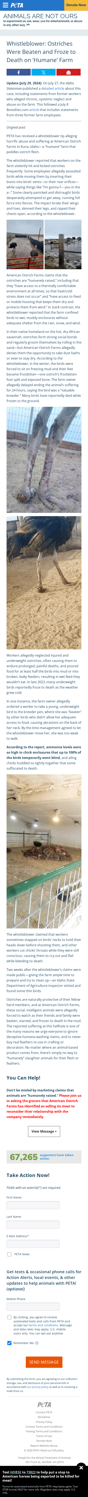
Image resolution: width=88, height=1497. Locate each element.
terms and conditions (43, 1325)
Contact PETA (44, 1412)
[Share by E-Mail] (68, 72)
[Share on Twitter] (44, 72)
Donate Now (44, 1441)
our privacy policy (38, 1387)
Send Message (44, 1362)
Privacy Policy (44, 1422)
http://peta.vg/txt (62, 1486)
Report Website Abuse (44, 1445)
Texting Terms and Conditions (44, 1431)
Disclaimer (44, 1417)
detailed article (52, 88)
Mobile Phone (16, 1299)
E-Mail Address (17, 1236)
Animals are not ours (40, 16)
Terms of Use (44, 1436)
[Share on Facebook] (19, 72)
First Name (14, 1197)
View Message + (44, 1131)
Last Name (14, 1217)
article (34, 109)
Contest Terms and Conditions (44, 1426)
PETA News (22, 1254)
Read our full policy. (52, 1450)
